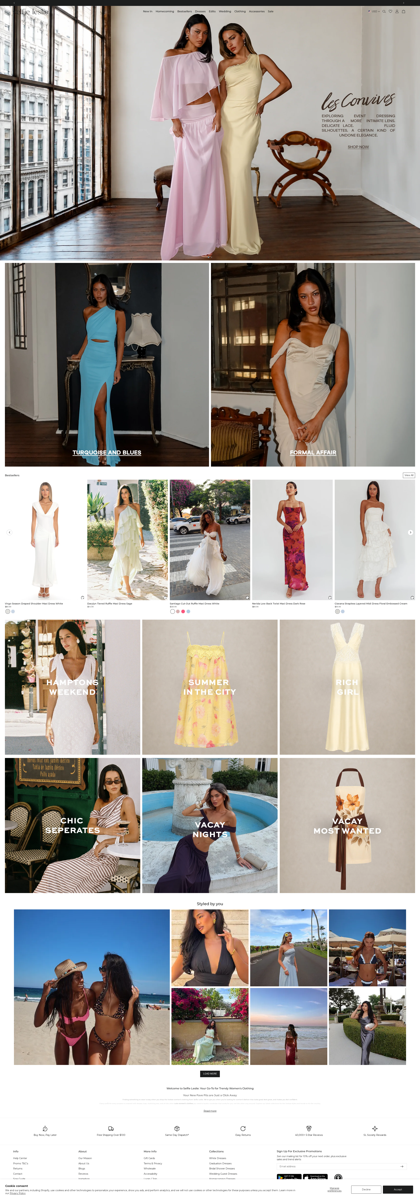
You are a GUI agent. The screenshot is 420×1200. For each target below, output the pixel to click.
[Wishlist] (390, 11)
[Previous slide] (5, 133)
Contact (17, 1173)
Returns (17, 1168)
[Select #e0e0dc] (7, 611)
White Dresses (217, 1158)
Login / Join (150, 1178)
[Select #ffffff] (172, 611)
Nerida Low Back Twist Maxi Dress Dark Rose (278, 603)
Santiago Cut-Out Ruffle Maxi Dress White (194, 603)
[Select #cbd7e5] (13, 611)
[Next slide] (415, 133)
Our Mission (85, 1158)
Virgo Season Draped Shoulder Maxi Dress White (34, 603)
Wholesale (150, 1168)
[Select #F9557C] (183, 611)
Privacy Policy (18, 1193)
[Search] (384, 11)
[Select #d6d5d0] (337, 611)
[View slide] (210, 133)
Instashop (84, 1178)
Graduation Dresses (220, 1163)
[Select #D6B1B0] (178, 611)
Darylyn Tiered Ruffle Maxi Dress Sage (109, 603)
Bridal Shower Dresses (222, 1168)
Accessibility (150, 1173)
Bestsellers (12, 475)
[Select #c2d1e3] (342, 611)
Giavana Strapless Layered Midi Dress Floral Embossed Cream (371, 603)
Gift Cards (149, 1158)
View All (409, 475)
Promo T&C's (20, 1163)
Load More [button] (210, 1073)
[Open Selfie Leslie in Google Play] (289, 1178)
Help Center (20, 1158)
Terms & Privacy (153, 1163)
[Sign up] (402, 1166)
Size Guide (19, 1178)
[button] (9, 532)
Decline (366, 1189)
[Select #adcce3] (188, 611)
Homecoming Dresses (222, 1178)
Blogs (81, 1168)
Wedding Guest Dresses (223, 1173)
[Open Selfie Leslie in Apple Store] (315, 1178)
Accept (398, 1189)
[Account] (397, 11)
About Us (83, 1163)
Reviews (83, 1173)
